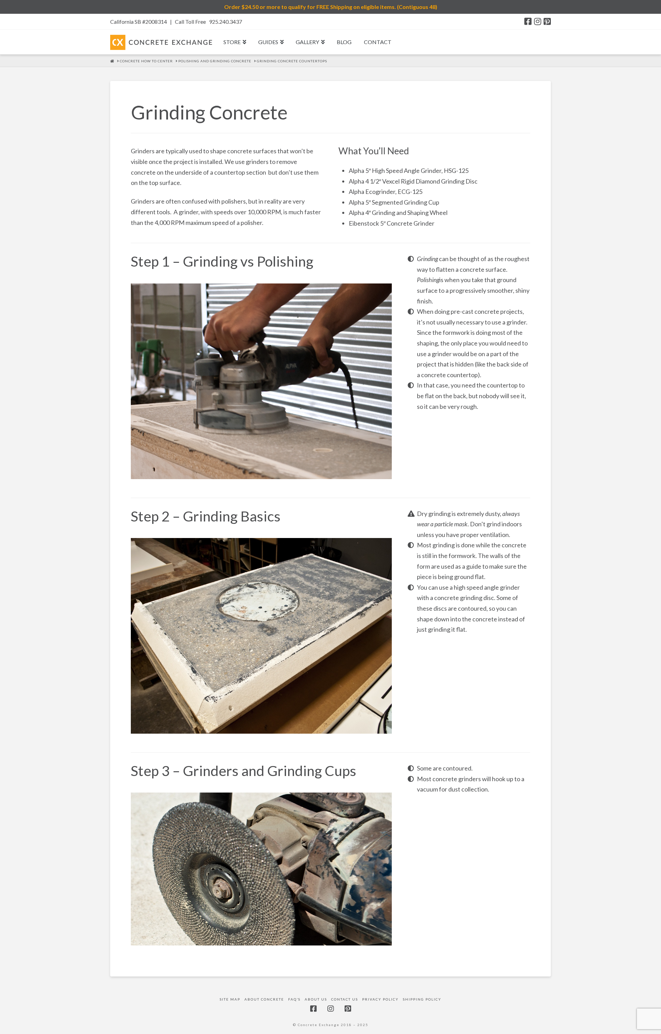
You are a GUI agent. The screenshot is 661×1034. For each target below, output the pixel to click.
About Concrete (264, 999)
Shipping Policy (422, 999)
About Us (316, 999)
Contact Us (344, 999)
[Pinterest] (547, 21)
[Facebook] (528, 21)
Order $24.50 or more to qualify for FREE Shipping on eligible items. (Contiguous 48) (330, 6)
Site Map (230, 999)
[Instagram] (537, 21)
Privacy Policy (380, 999)
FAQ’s (294, 999)
